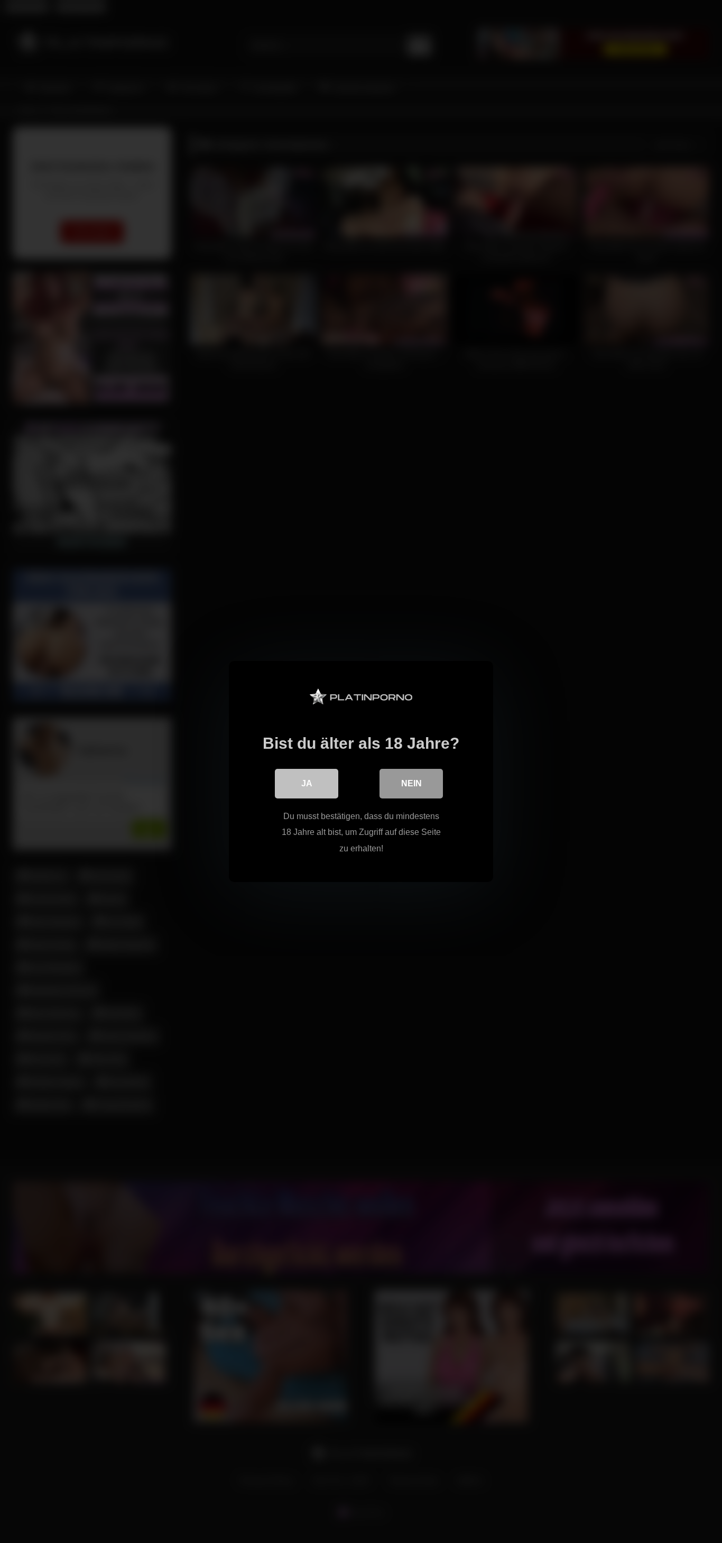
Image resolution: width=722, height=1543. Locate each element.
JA (306, 783)
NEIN (411, 783)
